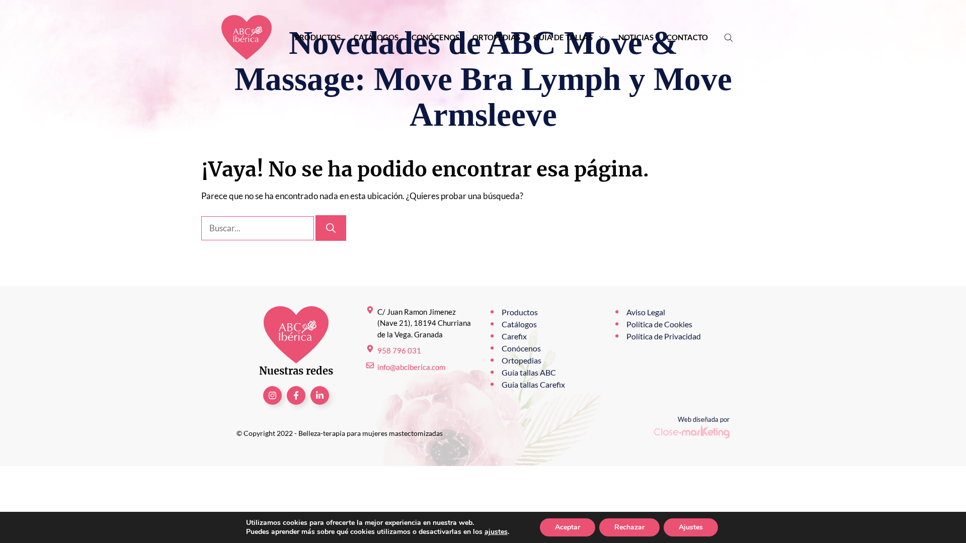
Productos (318, 37)
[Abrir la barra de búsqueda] (730, 37)
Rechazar (629, 527)
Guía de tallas (563, 37)
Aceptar (567, 527)
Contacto (687, 37)
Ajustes (691, 527)
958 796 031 (399, 350)
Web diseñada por (704, 419)
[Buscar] (330, 228)
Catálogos (376, 37)
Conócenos (435, 37)
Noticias (636, 37)
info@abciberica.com (411, 367)
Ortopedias (496, 37)
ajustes (496, 531)
